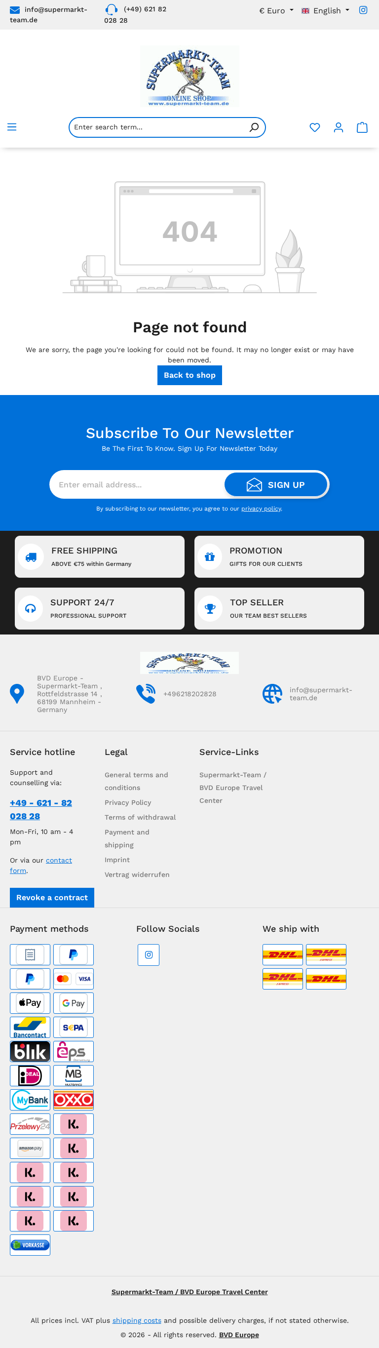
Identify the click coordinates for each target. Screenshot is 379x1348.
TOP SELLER (268, 608)
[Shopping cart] (362, 127)
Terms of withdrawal (140, 817)
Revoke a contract (52, 897)
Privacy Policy (128, 802)
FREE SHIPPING (91, 556)
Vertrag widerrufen (137, 874)
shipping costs (137, 1320)
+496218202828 (190, 694)
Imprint (117, 860)
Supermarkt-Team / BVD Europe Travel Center (232, 787)
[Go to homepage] (189, 76)
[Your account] (338, 127)
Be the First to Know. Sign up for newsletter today (189, 448)
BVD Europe (239, 1335)
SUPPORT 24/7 (88, 608)
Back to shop (190, 375)
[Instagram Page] (363, 10)
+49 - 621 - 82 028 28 (41, 809)
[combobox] (156, 127)
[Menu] (12, 127)
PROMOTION (266, 556)
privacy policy (261, 508)
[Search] (254, 127)
